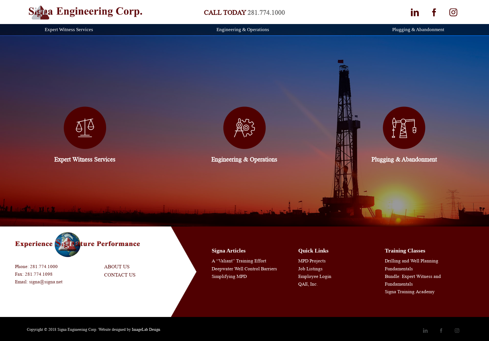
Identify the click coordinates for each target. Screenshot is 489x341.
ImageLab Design (146, 329)
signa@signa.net (46, 281)
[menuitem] (72, 29)
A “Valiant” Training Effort (239, 261)
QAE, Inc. (308, 284)
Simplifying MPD (229, 276)
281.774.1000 (266, 12)
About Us (117, 266)
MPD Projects (312, 261)
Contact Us (120, 275)
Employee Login (314, 276)
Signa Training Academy (410, 291)
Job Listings (310, 268)
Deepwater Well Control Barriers (244, 268)
